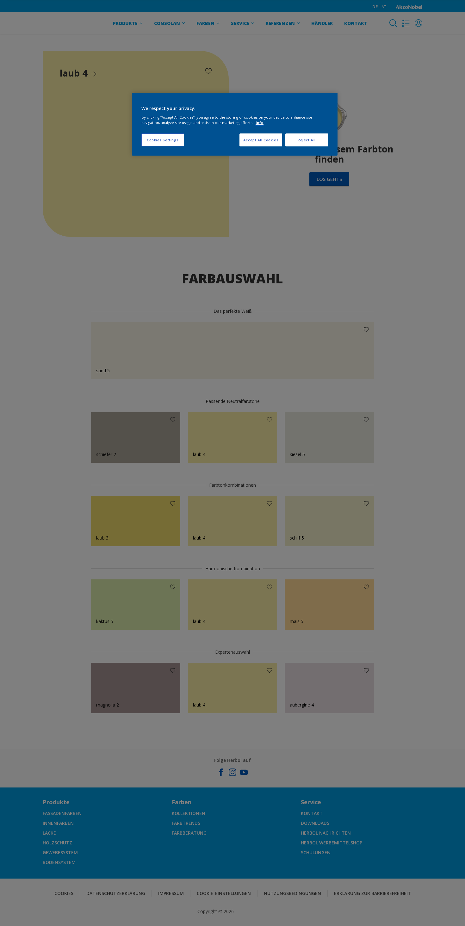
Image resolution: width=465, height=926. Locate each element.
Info (260, 122)
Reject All (307, 140)
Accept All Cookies (260, 140)
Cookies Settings (163, 140)
